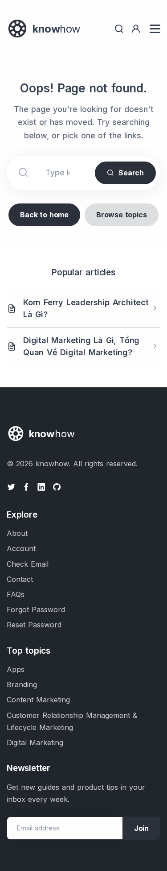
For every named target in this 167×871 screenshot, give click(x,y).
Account (21, 548)
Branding (22, 684)
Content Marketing (38, 699)
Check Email (28, 564)
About (17, 533)
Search (131, 172)
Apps (15, 669)
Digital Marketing (35, 742)
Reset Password (34, 624)
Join (141, 828)
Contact (20, 579)
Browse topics (121, 214)
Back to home (44, 214)
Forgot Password (36, 609)
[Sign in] (136, 29)
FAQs (15, 594)
